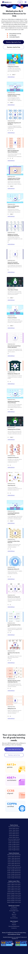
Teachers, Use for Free (13, 47)
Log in (20, 2)
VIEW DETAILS (11, 76)
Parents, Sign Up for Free (13, 42)
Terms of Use (5, 932)
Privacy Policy (14, 932)
